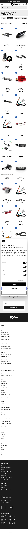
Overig (3, 390)
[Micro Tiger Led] (21, 168)
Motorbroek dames (5, 358)
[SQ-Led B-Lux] (21, 57)
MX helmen (3, 385)
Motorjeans (3, 412)
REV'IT (2, 432)
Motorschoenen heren (6, 348)
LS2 (2, 452)
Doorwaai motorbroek (6, 411)
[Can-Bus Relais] (21, 79)
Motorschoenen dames (6, 375)
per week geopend (15, 1)
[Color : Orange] (6, 108)
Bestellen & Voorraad (6, 471)
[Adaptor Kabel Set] (21, 101)
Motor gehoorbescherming (7, 397)
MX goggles (4, 387)
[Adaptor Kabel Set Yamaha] (7, 123)
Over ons (3, 483)
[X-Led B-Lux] (7, 101)
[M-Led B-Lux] (21, 145)
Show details (21, 280)
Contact (3, 487)
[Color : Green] (12, 86)
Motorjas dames (5, 356)
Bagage (3, 392)
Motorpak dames (5, 359)
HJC (2, 440)
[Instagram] (11, 507)
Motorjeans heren (5, 334)
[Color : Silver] (21, 64)
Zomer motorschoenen (6, 423)
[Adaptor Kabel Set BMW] (21, 190)
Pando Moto (4, 445)
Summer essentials (5, 407)
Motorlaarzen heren (5, 346)
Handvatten (17, 18)
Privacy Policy (4, 479)
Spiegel (4, 18)
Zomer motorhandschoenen (7, 418)
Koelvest (3, 414)
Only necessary (14, 292)
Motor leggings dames (6, 363)
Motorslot (3, 396)
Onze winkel (4, 494)
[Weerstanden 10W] (21, 123)
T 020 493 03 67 (5, 502)
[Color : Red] (23, 64)
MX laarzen (3, 381)
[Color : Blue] (10, 86)
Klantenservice (5, 463)
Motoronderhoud (5, 426)
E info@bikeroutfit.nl (5, 500)
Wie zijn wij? (4, 485)
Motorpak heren (5, 332)
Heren (2, 325)
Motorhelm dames (5, 366)
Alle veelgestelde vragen (7, 473)
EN (21, 4)
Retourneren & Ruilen (6, 467)
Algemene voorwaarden (6, 477)
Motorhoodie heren (5, 336)
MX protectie (4, 383)
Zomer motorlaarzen (5, 421)
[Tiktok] (7, 507)
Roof (2, 454)
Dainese (3, 443)
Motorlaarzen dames (6, 373)
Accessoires (6, 12)
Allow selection (14, 288)
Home (2, 12)
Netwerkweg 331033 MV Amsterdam (6, 497)
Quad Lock (3, 447)
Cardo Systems (4, 441)
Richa (2, 451)
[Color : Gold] (6, 86)
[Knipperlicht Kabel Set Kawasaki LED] (7, 145)
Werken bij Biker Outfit (6, 489)
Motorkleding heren (5, 327)
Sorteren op (3, 23)
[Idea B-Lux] (7, 79)
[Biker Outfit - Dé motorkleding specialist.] (14, 5)
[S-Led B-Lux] (7, 168)
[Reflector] (7, 212)
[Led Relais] (7, 57)
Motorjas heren (4, 328)
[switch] (25, 267)
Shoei (2, 438)
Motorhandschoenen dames (7, 370)
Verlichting (10, 18)
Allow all (14, 284)
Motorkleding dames (6, 354)
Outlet (2, 401)
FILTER (23, 23)
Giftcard (3, 403)
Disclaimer (3, 475)
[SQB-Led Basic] (7, 34)
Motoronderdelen (13, 12)
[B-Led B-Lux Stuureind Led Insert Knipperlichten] (7, 190)
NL (19, 4)
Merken (3, 431)
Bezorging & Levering (6, 465)
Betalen (3, 469)
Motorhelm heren (5, 339)
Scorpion (3, 436)
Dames (3, 352)
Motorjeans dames (5, 361)
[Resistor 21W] (7, 234)
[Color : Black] (18, 64)
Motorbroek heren (5, 330)
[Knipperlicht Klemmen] (21, 234)
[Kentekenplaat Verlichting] (21, 34)
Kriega (2, 449)
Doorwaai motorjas (5, 409)
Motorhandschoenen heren (7, 343)
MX (2, 379)
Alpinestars (3, 434)
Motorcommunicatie (5, 394)
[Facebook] (2, 507)
